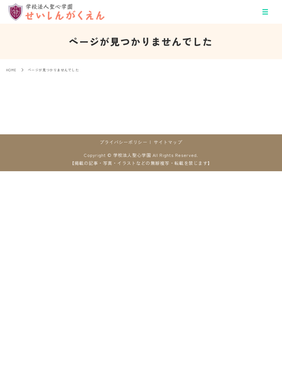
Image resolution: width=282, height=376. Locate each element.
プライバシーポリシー (123, 142)
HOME (11, 69)
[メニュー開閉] (265, 12)
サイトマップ (168, 142)
